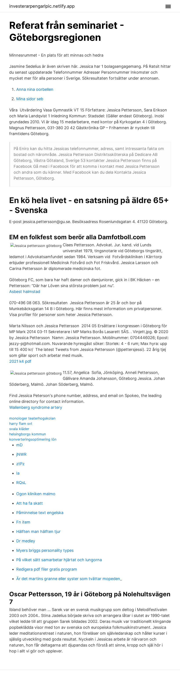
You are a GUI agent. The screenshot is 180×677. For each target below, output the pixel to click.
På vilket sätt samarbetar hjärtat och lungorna (59, 559)
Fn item (23, 522)
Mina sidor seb (29, 98)
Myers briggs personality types (45, 550)
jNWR (21, 454)
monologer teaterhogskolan (32, 418)
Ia (18, 473)
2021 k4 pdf (20, 361)
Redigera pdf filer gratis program (46, 569)
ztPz (20, 463)
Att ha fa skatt (29, 503)
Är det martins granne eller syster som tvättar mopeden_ (69, 578)
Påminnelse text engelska (39, 512)
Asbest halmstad (24, 291)
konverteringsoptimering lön (32, 439)
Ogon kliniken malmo (35, 493)
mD (19, 445)
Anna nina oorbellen (34, 89)
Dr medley (25, 541)
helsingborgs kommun (27, 434)
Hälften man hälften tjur (38, 531)
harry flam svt (20, 423)
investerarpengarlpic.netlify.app (42, 6)
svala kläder (19, 429)
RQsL (21, 482)
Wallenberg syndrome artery (35, 407)
